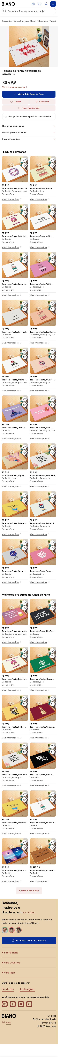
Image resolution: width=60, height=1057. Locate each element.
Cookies (51, 1016)
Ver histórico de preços (13, 87)
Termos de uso (48, 1022)
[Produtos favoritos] (40, 4)
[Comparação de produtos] (33, 4)
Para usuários (12, 962)
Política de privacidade (44, 1019)
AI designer (27, 989)
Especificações (11, 139)
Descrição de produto (14, 132)
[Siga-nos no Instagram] (5, 1004)
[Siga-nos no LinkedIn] (29, 1004)
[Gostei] (52, 160)
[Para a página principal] (8, 4)
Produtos (8, 989)
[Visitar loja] (29, 46)
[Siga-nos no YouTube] (21, 1004)
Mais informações (10, 199)
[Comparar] (24, 165)
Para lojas (9, 972)
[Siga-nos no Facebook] (13, 1004)
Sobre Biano (11, 952)
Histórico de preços (13, 126)
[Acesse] (46, 4)
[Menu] (53, 4)
